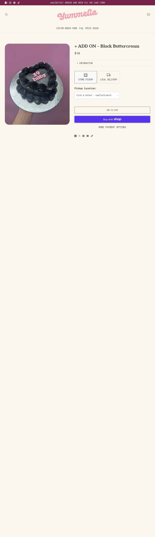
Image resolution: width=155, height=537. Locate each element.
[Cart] (148, 14)
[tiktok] (18, 2)
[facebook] (6, 2)
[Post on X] (79, 136)
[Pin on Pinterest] (83, 136)
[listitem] (85, 77)
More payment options (112, 127)
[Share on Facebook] (75, 136)
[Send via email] (87, 136)
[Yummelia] (77, 14)
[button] (92, 136)
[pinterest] (14, 2)
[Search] (6, 14)
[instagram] (10, 2)
